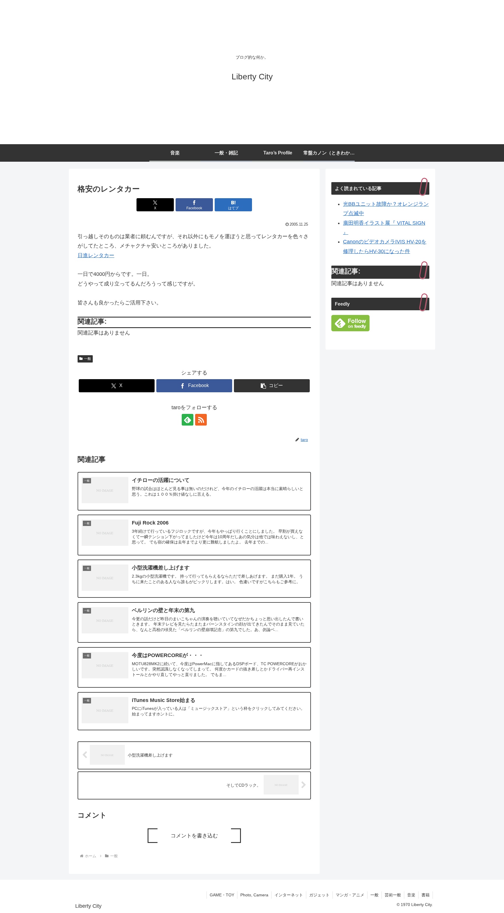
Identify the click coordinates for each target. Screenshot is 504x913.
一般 (87, 359)
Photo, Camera (254, 895)
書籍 (425, 895)
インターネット (288, 895)
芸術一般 (393, 895)
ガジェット (319, 895)
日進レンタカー (96, 255)
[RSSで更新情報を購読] (201, 420)
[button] (272, 385)
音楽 (411, 895)
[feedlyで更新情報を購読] (187, 420)
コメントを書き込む (194, 836)
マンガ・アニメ (350, 895)
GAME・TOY (222, 895)
